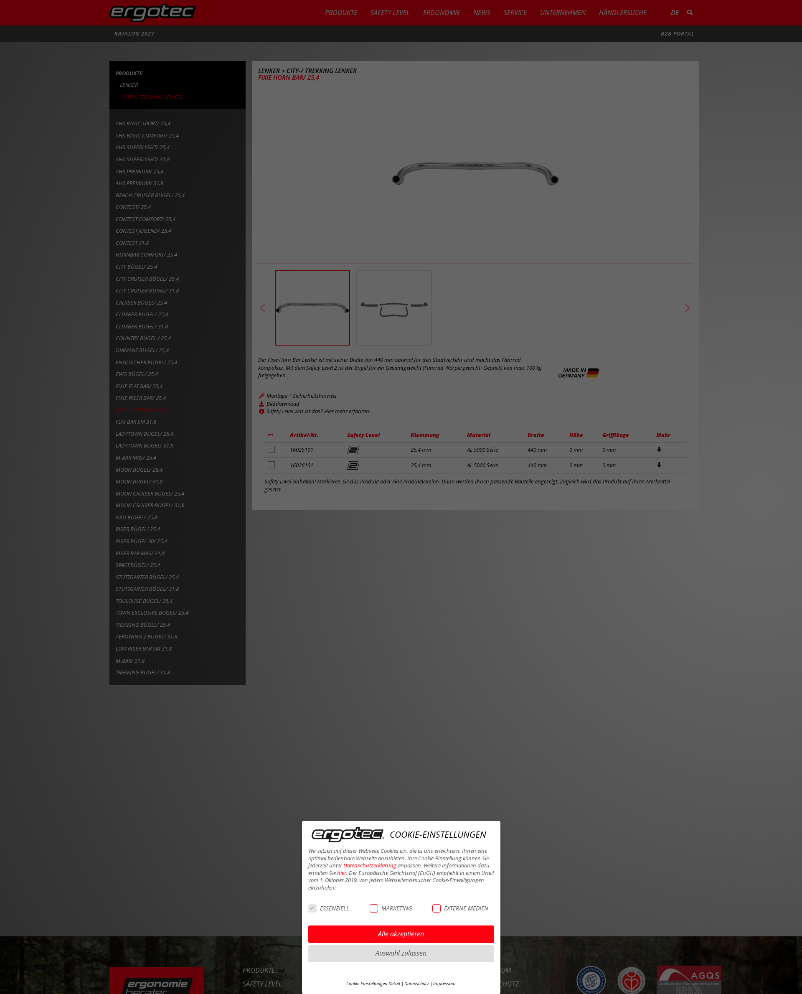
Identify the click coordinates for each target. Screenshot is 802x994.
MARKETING (396, 908)
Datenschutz (416, 983)
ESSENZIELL (334, 908)
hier (341, 873)
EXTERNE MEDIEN (466, 908)
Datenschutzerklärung (369, 865)
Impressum (444, 983)
